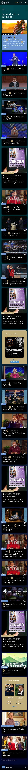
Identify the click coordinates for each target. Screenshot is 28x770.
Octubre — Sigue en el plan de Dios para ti (13, 94)
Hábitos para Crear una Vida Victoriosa (14, 671)
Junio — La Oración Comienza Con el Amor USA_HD (11, 209)
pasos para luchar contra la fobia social (13, 754)
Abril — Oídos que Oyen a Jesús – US (13, 258)
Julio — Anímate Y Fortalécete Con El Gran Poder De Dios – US (14, 433)
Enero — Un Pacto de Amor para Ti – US (13, 118)
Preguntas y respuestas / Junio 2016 (13, 730)
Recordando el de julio (12, 37)
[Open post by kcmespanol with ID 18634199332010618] (9, 690)
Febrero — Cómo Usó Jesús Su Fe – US (13, 384)
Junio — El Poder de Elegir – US (14, 70)
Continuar (6, 47)
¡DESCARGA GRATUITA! (12, 176)
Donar (17, 2)
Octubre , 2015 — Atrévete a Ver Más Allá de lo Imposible (13, 408)
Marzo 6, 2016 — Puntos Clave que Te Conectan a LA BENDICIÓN (14, 527)
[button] (6, 348)
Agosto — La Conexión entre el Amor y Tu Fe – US (14, 234)
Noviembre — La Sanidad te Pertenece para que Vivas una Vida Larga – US (14, 580)
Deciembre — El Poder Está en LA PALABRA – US (13, 142)
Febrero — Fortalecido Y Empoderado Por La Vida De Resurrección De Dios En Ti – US (13, 553)
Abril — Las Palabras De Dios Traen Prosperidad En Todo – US (14, 282)
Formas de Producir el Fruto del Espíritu (14, 605)
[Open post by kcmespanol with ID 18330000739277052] (19, 690)
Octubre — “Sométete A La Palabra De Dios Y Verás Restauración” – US (13, 459)
